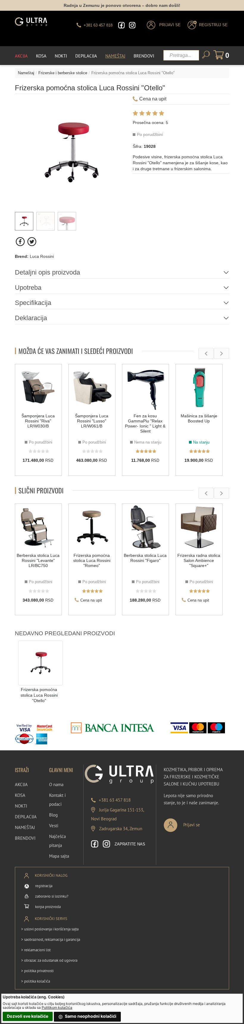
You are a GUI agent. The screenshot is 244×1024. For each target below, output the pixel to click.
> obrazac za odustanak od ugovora (49, 960)
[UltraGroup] (31, 21)
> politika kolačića (35, 981)
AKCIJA (21, 784)
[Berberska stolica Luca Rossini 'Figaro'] (145, 527)
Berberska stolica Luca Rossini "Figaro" (145, 558)
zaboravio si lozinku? (51, 896)
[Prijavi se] (201, 822)
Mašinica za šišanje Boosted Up (199, 418)
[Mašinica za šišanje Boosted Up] (199, 387)
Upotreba (28, 287)
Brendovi (144, 56)
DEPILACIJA (26, 816)
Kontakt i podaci (57, 799)
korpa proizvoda (48, 906)
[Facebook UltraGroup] (121, 25)
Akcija (21, 56)
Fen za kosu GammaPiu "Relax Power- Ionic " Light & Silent (145, 423)
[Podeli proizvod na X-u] (31, 241)
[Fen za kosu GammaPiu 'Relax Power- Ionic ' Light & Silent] (145, 387)
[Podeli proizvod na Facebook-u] (20, 241)
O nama (56, 784)
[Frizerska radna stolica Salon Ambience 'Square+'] (199, 527)
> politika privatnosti (37, 970)
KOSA (20, 795)
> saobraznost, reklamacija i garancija (50, 939)
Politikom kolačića (57, 1007)
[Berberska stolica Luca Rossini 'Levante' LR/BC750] (38, 527)
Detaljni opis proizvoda (47, 272)
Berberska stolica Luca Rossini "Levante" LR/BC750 (38, 560)
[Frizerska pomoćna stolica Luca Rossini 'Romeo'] (92, 527)
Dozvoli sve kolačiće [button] (27, 1016)
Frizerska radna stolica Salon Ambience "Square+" (198, 560)
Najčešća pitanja (57, 841)
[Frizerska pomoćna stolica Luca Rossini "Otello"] (40, 662)
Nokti (61, 56)
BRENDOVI (25, 838)
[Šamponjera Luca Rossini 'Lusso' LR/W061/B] (92, 387)
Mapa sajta (59, 856)
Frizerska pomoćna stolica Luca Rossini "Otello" (39, 695)
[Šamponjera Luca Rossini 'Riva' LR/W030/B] (38, 387)
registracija (43, 885)
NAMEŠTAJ (25, 827)
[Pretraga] (206, 55)
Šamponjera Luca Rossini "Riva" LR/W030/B (38, 420)
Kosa (41, 56)
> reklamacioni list (36, 949)
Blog (53, 815)
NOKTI (21, 806)
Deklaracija (31, 318)
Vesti (53, 825)
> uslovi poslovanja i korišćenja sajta (50, 929)
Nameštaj (115, 56)
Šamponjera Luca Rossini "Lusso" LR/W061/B (91, 420)
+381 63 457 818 (115, 800)
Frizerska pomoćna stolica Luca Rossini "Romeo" (91, 560)
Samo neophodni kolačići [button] (90, 1016)
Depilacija (86, 56)
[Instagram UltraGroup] (132, 25)
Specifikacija (33, 302)
